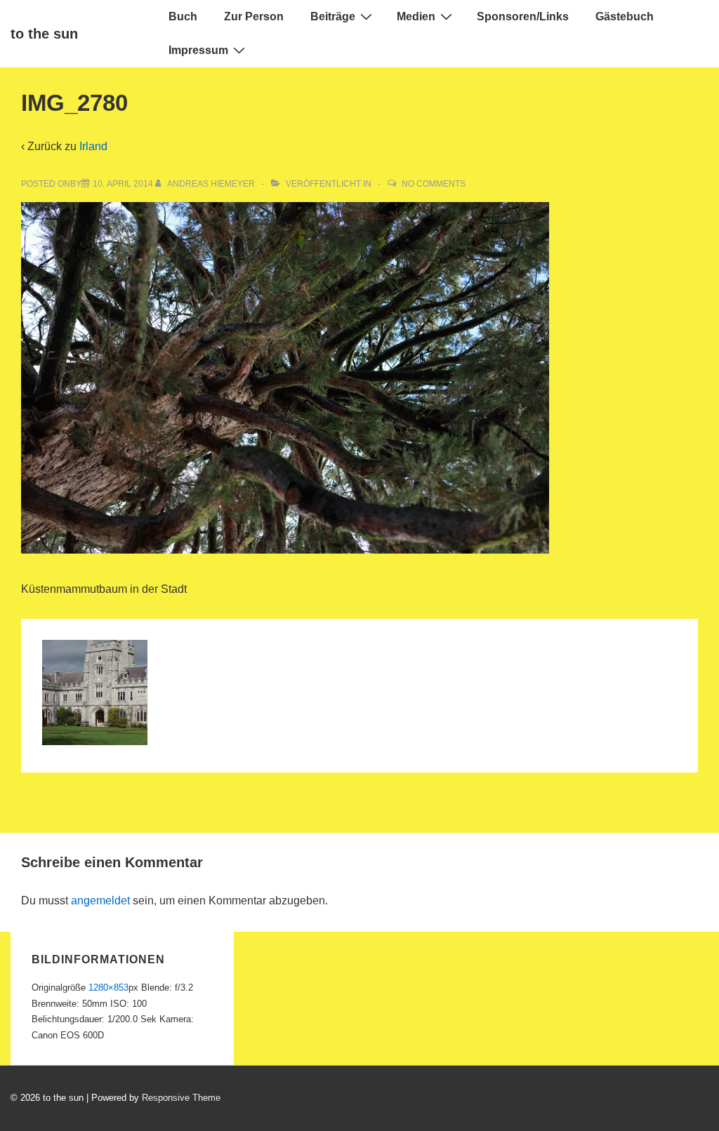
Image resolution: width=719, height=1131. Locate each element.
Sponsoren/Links (523, 16)
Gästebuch (624, 16)
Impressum (198, 50)
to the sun (44, 33)
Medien (416, 16)
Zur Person (254, 16)
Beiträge (332, 16)
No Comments (434, 184)
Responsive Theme (181, 1097)
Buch (183, 16)
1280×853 (108, 987)
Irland (93, 146)
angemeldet (100, 900)
